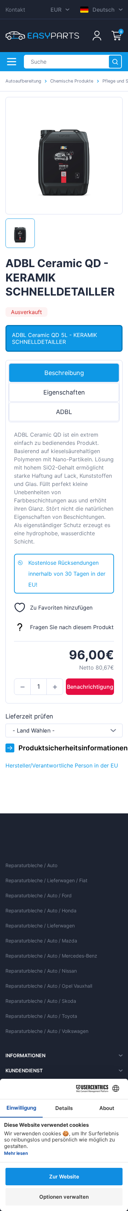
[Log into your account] (96, 35)
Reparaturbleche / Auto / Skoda (40, 1001)
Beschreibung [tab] (64, 372)
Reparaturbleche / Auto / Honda (40, 910)
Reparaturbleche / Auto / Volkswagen (46, 1031)
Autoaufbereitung (23, 81)
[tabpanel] (64, 488)
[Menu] (11, 61)
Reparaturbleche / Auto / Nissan (41, 971)
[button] (22, 687)
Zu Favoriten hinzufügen (61, 607)
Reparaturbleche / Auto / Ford (38, 895)
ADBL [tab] (64, 411)
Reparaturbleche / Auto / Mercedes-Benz (51, 956)
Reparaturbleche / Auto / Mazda (41, 941)
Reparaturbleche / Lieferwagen (40, 925)
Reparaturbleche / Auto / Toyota (41, 1016)
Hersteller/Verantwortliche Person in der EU (61, 765)
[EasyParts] (42, 35)
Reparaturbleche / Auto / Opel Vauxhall (48, 986)
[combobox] (64, 730)
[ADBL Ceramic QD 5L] (20, 233)
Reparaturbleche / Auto (31, 865)
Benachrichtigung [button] (90, 686)
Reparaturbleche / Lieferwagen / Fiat (46, 880)
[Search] (115, 61)
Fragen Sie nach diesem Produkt (72, 627)
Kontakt (15, 9)
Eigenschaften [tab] (64, 392)
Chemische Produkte (71, 81)
